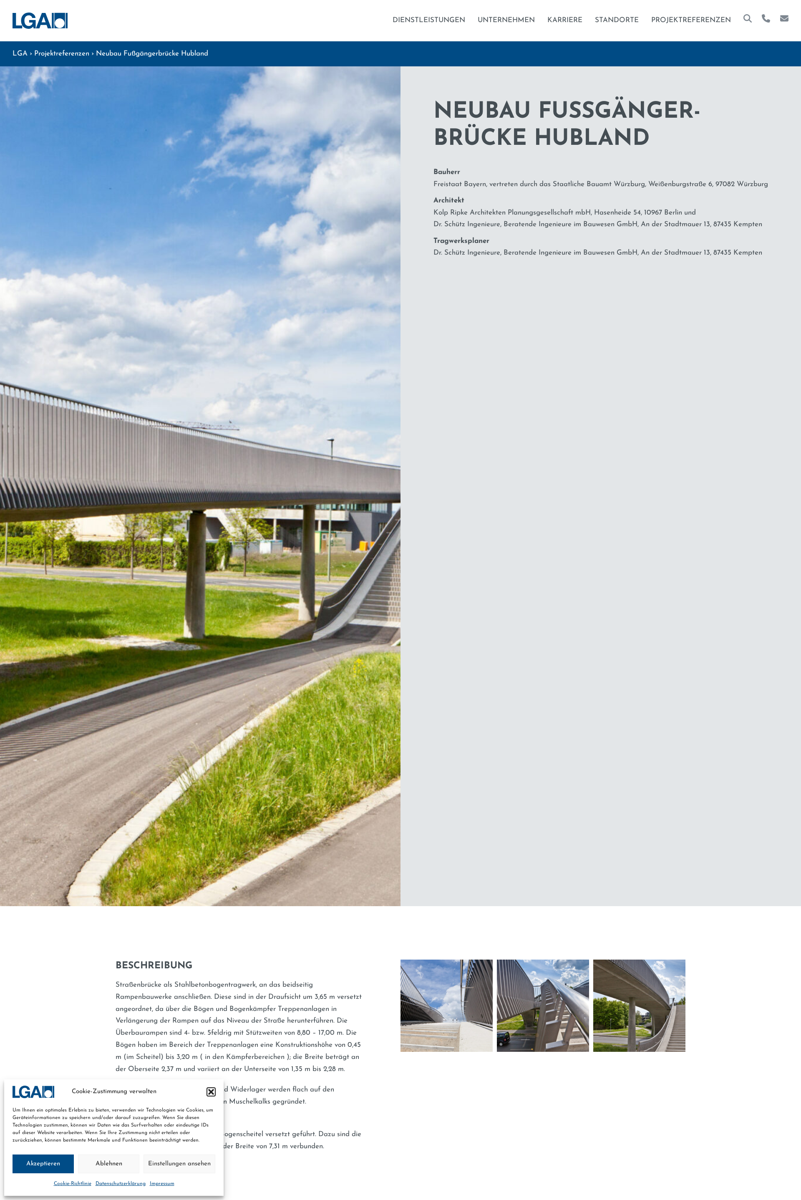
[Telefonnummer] (766, 20)
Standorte (617, 20)
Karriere (564, 20)
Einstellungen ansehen (179, 1164)
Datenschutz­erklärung (121, 1183)
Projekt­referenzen (61, 53)
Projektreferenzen (691, 20)
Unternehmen (506, 20)
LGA (20, 53)
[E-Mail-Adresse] (784, 20)
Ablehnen (109, 1164)
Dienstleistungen (429, 20)
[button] (211, 1092)
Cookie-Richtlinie (72, 1183)
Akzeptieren (43, 1164)
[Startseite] (40, 21)
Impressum (162, 1183)
